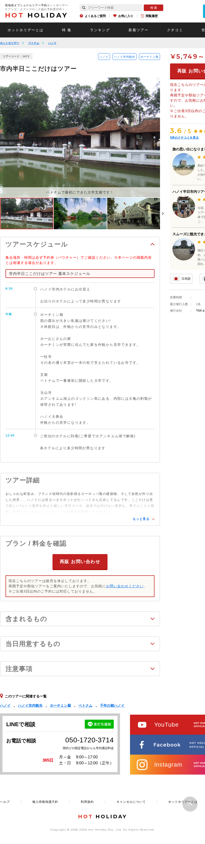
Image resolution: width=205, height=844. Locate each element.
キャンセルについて (131, 802)
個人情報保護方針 (45, 802)
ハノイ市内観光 (124, 56)
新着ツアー (138, 30)
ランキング (100, 30)
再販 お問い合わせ (80, 561)
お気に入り (125, 16)
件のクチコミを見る (184, 137)
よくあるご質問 (95, 16)
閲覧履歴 (152, 16)
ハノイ (52, 42)
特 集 (67, 30)
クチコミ (175, 30)
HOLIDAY (36, 15)
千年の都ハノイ (112, 705)
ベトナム (33, 42)
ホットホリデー (9, 42)
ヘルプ (5, 802)
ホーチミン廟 (149, 56)
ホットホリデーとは (26, 30)
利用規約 (87, 802)
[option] (80, 137)
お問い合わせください (125, 586)
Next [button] (163, 213)
